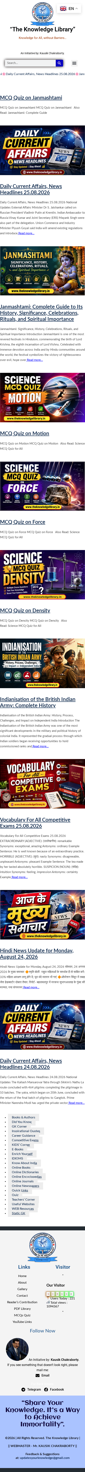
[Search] (59, 63)
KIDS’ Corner (21, 1144)
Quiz (15, 1195)
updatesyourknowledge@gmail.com (45, 1457)
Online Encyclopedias (27, 1176)
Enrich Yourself (22, 1154)
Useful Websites (23, 1204)
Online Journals (23, 1181)
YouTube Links (22, 1321)
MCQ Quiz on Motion (24, 433)
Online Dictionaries (25, 1172)
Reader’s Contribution (22, 1302)
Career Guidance (23, 1135)
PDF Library (22, 1308)
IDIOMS (17, 1158)
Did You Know (22, 1122)
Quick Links (20, 1190)
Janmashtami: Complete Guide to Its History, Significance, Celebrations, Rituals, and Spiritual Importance (41, 313)
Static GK (18, 1213)
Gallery (22, 1289)
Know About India (24, 1163)
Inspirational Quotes (26, 1131)
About (22, 1282)
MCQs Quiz (22, 1315)
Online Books (21, 1167)
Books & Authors (23, 1117)
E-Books (17, 1149)
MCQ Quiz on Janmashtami (31, 97)
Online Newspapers (25, 1185)
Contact (22, 1295)
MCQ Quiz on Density (25, 610)
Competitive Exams (25, 1140)
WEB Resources (23, 1208)
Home (22, 1276)
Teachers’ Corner (23, 1199)
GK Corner (19, 1126)
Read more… (26, 233)
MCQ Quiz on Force (22, 522)
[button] (74, 63)
